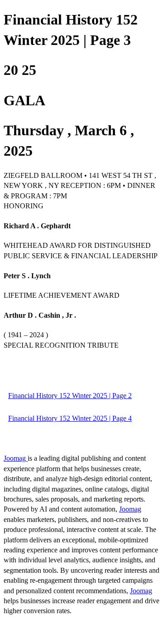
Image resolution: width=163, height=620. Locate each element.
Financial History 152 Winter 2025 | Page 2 (70, 395)
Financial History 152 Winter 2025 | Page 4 (70, 418)
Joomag (16, 458)
